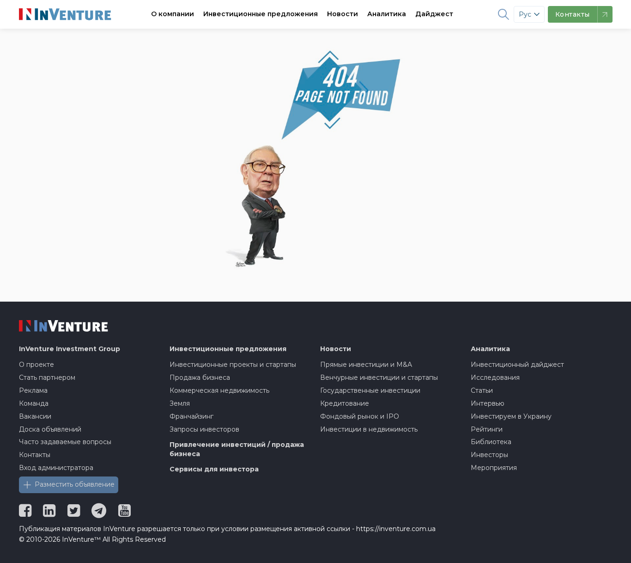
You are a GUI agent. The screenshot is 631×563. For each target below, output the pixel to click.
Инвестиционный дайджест (517, 364)
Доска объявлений (50, 429)
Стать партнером (47, 377)
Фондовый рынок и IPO (359, 416)
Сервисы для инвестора (214, 469)
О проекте (36, 364)
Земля (180, 403)
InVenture (69, 349)
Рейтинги (487, 429)
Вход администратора (56, 468)
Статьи (482, 390)
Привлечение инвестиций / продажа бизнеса (237, 449)
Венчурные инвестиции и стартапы (379, 377)
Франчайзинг (191, 416)
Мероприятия (494, 468)
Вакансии (35, 416)
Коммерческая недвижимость (219, 390)
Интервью (487, 403)
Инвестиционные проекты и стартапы (233, 364)
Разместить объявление (75, 484)
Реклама (33, 390)
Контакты (34, 455)
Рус (525, 14)
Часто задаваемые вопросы (65, 442)
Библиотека (491, 442)
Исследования (495, 377)
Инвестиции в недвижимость (369, 429)
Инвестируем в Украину (511, 416)
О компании (172, 14)
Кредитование (344, 403)
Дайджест (434, 14)
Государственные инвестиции (370, 390)
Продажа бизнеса (200, 377)
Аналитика (386, 14)
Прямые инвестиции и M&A (366, 364)
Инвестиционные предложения (260, 14)
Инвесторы (489, 455)
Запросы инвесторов (204, 429)
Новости (342, 14)
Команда (34, 403)
